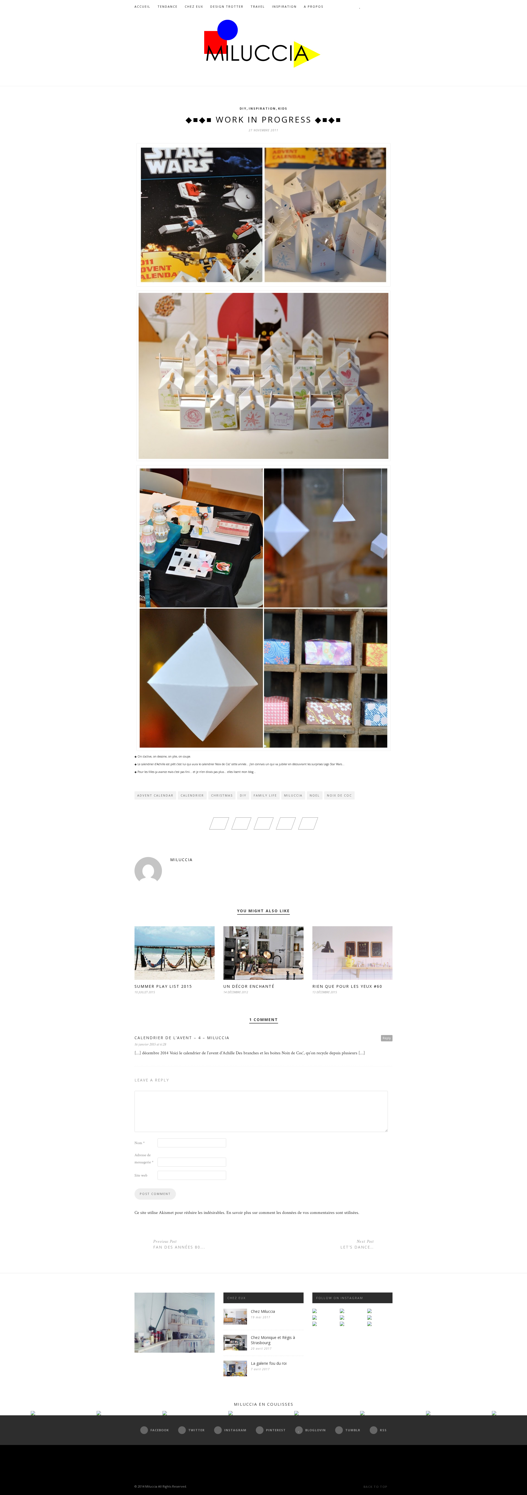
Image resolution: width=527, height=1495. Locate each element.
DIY (243, 108)
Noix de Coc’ (223, 764)
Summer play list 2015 (163, 986)
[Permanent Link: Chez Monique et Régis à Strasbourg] (235, 1349)
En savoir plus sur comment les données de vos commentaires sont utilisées (292, 1213)
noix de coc (339, 795)
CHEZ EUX (194, 6)
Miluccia (293, 795)
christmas (222, 795)
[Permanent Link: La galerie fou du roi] (235, 1375)
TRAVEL (258, 6)
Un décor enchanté (248, 986)
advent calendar (155, 795)
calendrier (192, 795)
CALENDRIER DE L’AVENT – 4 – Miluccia (181, 1037)
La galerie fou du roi (269, 1363)
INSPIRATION (284, 6)
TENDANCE (168, 6)
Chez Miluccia (263, 1311)
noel (315, 795)
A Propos (313, 6)
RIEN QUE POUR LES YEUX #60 (347, 986)
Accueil (142, 6)
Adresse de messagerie (143, 1159)
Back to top (375, 1487)
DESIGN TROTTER (226, 6)
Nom (139, 1143)
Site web (140, 1175)
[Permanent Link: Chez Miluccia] (235, 1323)
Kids (282, 108)
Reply (387, 1038)
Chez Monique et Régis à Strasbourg (273, 1340)
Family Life (265, 795)
